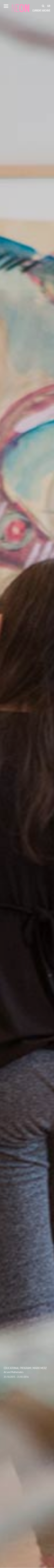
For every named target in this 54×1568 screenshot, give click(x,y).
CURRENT (36, 10)
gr (48, 6)
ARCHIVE (46, 10)
